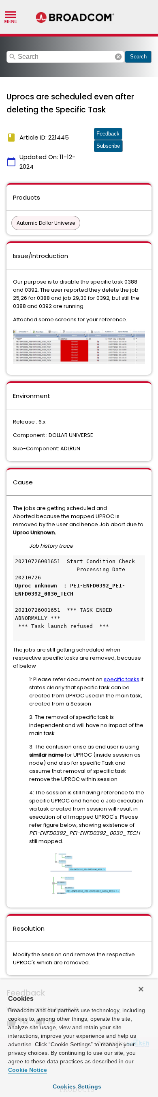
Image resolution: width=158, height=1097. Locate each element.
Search (138, 57)
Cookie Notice (27, 1070)
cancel (118, 57)
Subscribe (108, 146)
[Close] (141, 989)
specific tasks (121, 679)
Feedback (108, 134)
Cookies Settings (77, 1086)
